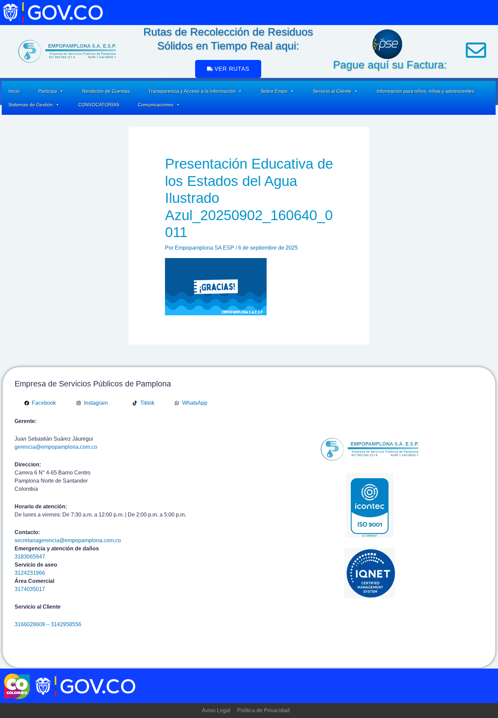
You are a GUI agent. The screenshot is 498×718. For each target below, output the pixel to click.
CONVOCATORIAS (98, 104)
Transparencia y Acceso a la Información (191, 91)
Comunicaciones (155, 104)
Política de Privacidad (263, 710)
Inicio (14, 91)
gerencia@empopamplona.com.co (56, 447)
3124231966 (30, 573)
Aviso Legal (216, 710)
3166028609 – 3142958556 (48, 624)
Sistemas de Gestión (30, 104)
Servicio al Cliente (332, 91)
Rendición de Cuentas (106, 91)
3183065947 (30, 556)
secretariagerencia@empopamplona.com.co (68, 540)
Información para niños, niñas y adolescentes (425, 91)
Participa (47, 91)
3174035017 (30, 589)
